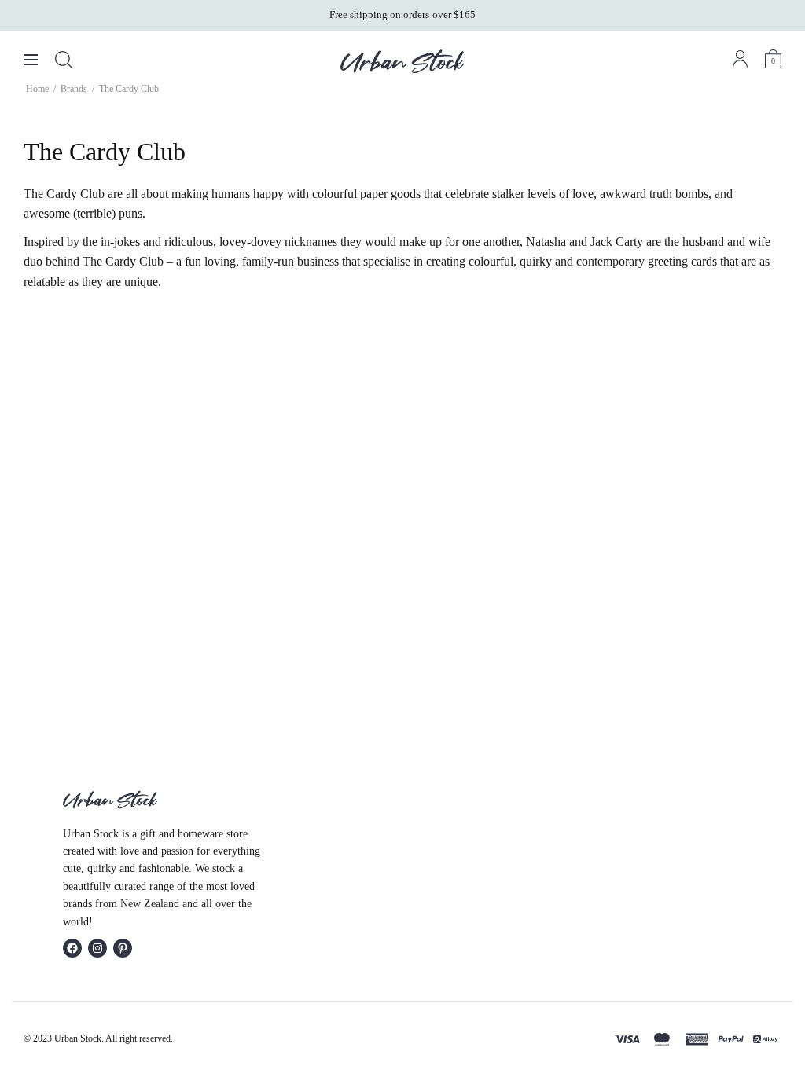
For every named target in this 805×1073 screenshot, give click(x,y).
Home (37, 88)
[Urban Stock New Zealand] (402, 61)
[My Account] (740, 58)
